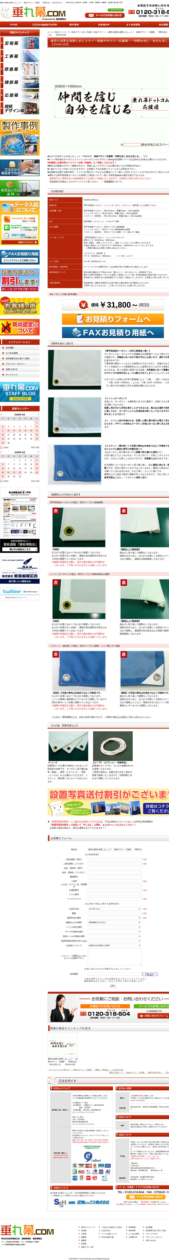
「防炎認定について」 (113, 181)
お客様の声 (133, 1237)
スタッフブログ (152, 1234)
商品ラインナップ (62, 32)
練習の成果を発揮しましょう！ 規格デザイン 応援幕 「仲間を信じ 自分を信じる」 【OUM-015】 (63, 1061)
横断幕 (83, 1240)
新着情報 (132, 1227)
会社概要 (149, 1227)
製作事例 (132, 1231)
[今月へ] (35, 447)
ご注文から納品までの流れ (112, 1227)
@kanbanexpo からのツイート (16, 597)
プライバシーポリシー (154, 1237)
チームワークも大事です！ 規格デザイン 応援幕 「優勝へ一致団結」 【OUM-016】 (86, 1070)
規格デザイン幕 (78, 32)
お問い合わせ (151, 1240)
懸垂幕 (83, 1237)
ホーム (50, 32)
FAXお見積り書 (107, 1237)
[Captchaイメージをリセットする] (159, 973)
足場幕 (83, 1231)
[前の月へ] (1, 414)
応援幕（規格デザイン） (96, 32)
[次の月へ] (38, 414)
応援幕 (83, 1244)
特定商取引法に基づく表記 (156, 1231)
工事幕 (83, 1234)
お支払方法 (106, 1231)
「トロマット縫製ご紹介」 (136, 477)
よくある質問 (134, 1234)
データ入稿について (109, 1234)
